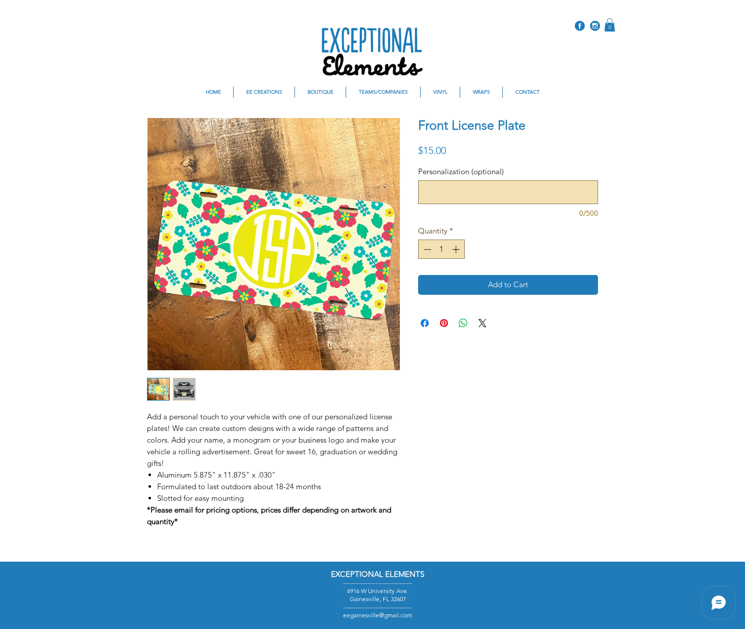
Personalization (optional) (461, 171)
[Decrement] (426, 249)
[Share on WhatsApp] (463, 323)
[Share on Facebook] (425, 323)
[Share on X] (482, 323)
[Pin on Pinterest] (444, 323)
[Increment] (457, 249)
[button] (609, 24)
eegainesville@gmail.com (377, 615)
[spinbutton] (441, 249)
